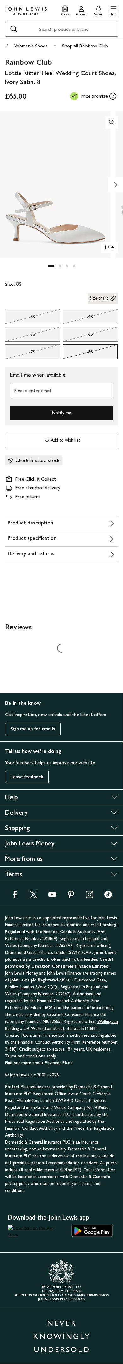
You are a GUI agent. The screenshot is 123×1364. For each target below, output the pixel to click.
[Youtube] (52, 896)
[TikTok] (108, 896)
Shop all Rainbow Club (85, 46)
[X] (33, 896)
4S (78, 318)
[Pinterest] (71, 896)
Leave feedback (26, 777)
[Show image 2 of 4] (115, 184)
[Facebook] (15, 896)
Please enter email (32, 391)
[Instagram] (89, 896)
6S (78, 335)
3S (20, 318)
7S (20, 353)
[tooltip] (113, 96)
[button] (113, 9)
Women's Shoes (31, 46)
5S (20, 335)
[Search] (13, 29)
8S (78, 353)
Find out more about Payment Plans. (39, 1063)
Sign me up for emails (32, 728)
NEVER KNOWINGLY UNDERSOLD (62, 1336)
